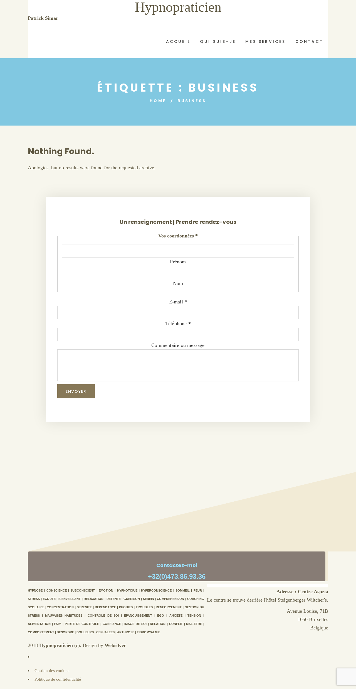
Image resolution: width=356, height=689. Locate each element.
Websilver (115, 645)
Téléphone (178, 323)
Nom (178, 283)
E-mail (178, 302)
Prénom (178, 261)
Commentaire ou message (177, 345)
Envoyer (76, 391)
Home (158, 101)
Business (191, 101)
